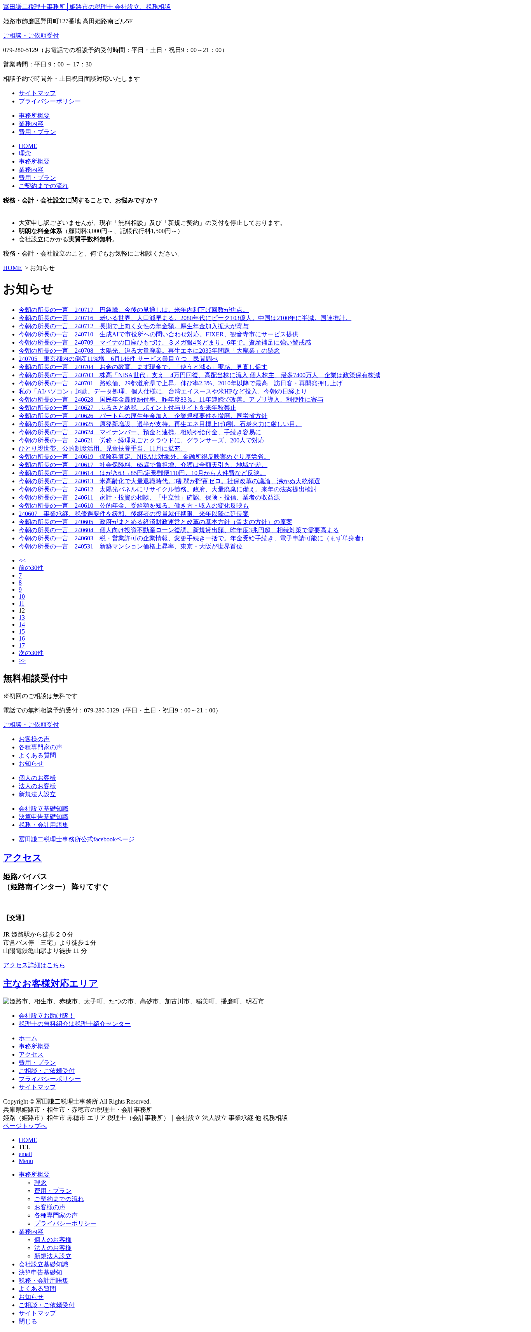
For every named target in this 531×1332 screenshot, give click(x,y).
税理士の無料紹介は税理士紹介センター (75, 1023)
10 (22, 596)
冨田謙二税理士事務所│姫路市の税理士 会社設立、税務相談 (87, 6)
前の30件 (31, 567)
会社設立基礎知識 (43, 808)
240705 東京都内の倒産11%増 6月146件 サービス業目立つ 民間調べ (118, 358)
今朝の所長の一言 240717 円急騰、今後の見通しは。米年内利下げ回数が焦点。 (134, 309)
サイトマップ (37, 93)
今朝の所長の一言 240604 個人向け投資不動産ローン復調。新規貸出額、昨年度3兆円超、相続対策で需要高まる (179, 530)
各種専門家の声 (40, 747)
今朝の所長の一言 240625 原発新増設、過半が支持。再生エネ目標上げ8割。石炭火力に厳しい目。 (160, 424)
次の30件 (31, 652)
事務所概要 (34, 115)
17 (22, 645)
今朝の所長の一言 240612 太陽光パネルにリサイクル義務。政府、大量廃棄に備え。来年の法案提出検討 (168, 489)
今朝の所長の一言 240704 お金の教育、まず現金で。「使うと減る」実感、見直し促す (143, 367)
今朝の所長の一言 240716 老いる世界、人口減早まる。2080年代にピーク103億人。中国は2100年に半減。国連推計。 (185, 318)
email (25, 1154)
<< (22, 560)
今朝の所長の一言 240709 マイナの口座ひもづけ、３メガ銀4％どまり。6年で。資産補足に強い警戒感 (165, 342)
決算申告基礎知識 (43, 816)
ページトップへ (25, 1126)
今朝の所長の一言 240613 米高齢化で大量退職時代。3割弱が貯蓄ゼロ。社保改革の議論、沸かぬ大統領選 (169, 481)
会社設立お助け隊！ (47, 1015)
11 (21, 603)
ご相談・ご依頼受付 (31, 35)
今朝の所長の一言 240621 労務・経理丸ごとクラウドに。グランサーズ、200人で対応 (141, 440)
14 (22, 624)
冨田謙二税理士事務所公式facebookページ (76, 839)
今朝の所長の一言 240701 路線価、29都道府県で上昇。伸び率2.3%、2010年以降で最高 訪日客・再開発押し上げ (180, 383)
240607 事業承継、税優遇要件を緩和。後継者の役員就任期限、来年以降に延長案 (134, 513)
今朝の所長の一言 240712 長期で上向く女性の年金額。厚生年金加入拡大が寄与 (134, 326)
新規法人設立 (37, 794)
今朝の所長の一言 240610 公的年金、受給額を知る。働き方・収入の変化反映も (134, 505)
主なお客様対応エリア (50, 984)
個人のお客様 (37, 778)
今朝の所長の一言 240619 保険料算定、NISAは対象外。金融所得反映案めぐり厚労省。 (144, 456)
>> (22, 660)
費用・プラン (37, 132)
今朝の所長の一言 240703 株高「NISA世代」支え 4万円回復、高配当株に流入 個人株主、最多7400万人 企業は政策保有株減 (199, 375)
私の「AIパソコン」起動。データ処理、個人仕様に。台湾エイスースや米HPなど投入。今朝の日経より (163, 391)
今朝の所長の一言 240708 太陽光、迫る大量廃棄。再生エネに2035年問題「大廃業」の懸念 (149, 350)
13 (22, 617)
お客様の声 (34, 739)
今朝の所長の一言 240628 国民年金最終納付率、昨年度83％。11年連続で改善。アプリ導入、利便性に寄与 (171, 399)
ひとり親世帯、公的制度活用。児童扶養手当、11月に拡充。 (103, 448)
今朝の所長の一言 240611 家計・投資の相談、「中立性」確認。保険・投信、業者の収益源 (149, 497)
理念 (25, 153)
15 (22, 631)
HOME (28, 146)
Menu (26, 1161)
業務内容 (31, 123)
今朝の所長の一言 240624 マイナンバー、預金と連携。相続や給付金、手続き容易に (140, 432)
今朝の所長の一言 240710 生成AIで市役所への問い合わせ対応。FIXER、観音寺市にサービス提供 (159, 334)
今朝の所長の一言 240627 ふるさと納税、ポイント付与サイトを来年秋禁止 (127, 407)
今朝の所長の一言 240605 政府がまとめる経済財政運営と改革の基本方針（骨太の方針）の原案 (155, 522)
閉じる (28, 1321)
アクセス (22, 858)
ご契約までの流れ (43, 186)
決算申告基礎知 (40, 1272)
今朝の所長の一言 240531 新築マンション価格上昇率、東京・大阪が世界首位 (131, 546)
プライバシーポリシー (50, 101)
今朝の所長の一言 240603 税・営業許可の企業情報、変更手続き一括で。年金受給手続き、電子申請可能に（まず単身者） (193, 538)
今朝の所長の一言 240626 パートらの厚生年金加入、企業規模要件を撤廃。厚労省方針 (143, 416)
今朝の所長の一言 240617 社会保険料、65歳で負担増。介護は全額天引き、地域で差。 (143, 464)
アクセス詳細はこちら (34, 965)
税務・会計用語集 (43, 825)
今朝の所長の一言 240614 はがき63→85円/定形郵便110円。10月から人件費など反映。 (142, 473)
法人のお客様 (37, 786)
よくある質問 (37, 755)
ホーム (28, 1038)
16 (22, 638)
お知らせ (31, 763)
